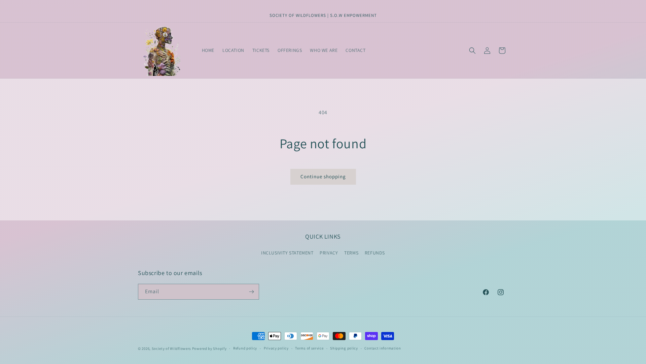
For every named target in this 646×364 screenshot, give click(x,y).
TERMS (351, 253)
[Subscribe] (251, 292)
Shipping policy (344, 348)
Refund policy (245, 348)
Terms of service (309, 348)
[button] (472, 50)
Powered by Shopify (209, 348)
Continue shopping (323, 176)
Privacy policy (276, 348)
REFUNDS (375, 253)
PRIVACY (329, 253)
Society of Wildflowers (171, 348)
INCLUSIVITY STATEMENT (287, 253)
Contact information (382, 348)
